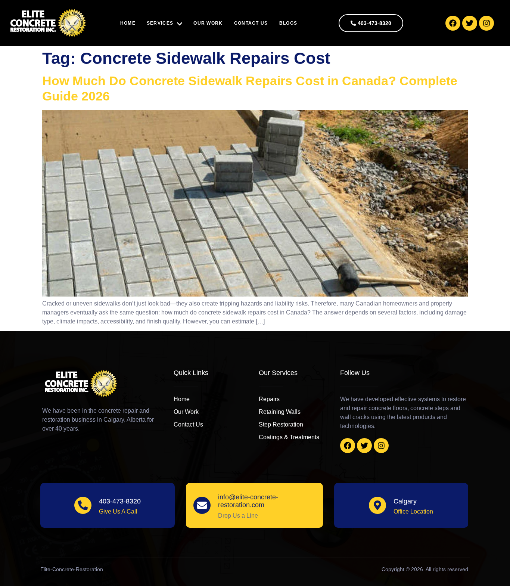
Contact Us (251, 23)
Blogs (288, 23)
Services (160, 23)
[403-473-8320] (82, 505)
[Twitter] (469, 23)
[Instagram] (486, 23)
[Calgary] (377, 505)
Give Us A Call (118, 511)
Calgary (405, 501)
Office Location (413, 511)
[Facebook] (452, 23)
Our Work (208, 23)
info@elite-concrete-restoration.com (248, 501)
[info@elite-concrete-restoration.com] (202, 505)
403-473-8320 (120, 501)
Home (128, 23)
